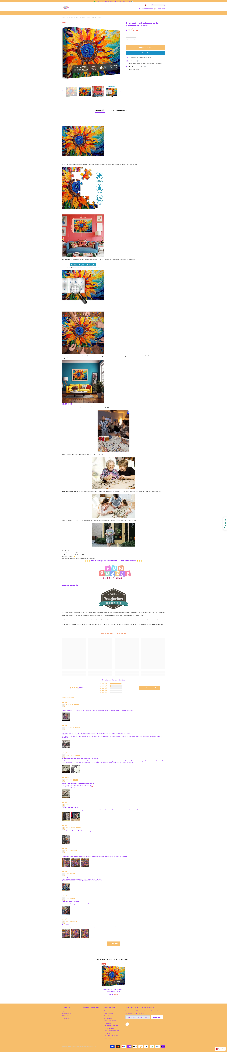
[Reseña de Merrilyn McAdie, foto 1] (66, 744)
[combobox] (157, 5)
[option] (91, 51)
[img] (65, 702)
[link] (74, 672)
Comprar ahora (146, 53)
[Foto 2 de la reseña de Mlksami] (75, 816)
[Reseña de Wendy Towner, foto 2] (75, 769)
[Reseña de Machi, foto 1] (66, 887)
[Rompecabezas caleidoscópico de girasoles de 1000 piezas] (113, 975)
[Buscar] (158, 5)
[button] (62, 91)
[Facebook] (127, 1024)
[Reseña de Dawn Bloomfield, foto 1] (66, 839)
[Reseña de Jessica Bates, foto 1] (66, 716)
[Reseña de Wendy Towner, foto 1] (66, 769)
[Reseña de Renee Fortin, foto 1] (66, 793)
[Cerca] (164, 1)
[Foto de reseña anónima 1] (66, 862)
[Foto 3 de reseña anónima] (85, 862)
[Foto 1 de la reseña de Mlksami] (66, 816)
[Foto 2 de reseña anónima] (75, 862)
